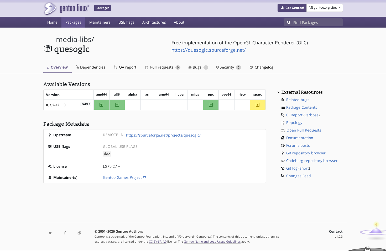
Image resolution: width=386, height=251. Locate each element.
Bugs (199, 67)
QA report (127, 67)
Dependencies (92, 67)
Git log (292, 168)
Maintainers (100, 22)
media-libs (73, 39)
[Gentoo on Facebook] (65, 233)
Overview (59, 67)
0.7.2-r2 (52, 104)
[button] (292, 8)
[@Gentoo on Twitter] (50, 233)
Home (52, 22)
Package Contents (301, 107)
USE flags (126, 22)
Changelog (263, 67)
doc (107, 154)
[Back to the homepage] (66, 8)
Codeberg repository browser (312, 160)
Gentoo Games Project (122, 177)
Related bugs (297, 99)
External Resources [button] (302, 92)
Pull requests (164, 67)
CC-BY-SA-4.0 (157, 241)
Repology (294, 122)
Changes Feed (298, 175)
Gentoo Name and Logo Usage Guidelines (212, 241)
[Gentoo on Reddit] (79, 233)
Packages (73, 22)
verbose (312, 114)
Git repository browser (306, 152)
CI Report (294, 114)
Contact (336, 231)
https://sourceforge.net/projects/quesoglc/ (163, 135)
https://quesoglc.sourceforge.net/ (208, 50)
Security (229, 67)
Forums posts (298, 145)
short (304, 168)
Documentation (299, 137)
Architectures (154, 22)
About (179, 22)
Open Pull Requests (303, 130)
